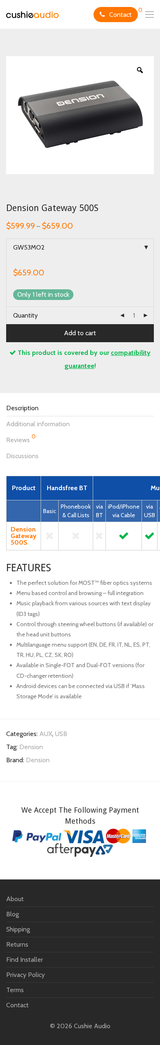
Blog (12, 914)
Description (22, 408)
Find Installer (24, 959)
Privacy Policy (25, 975)
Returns (17, 944)
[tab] (80, 408)
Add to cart (80, 333)
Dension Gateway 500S (24, 535)
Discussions (22, 456)
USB (61, 734)
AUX (45, 734)
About (15, 899)
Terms (15, 990)
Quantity (25, 315)
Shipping (18, 929)
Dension (31, 747)
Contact (120, 14)
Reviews (21, 438)
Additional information (38, 424)
